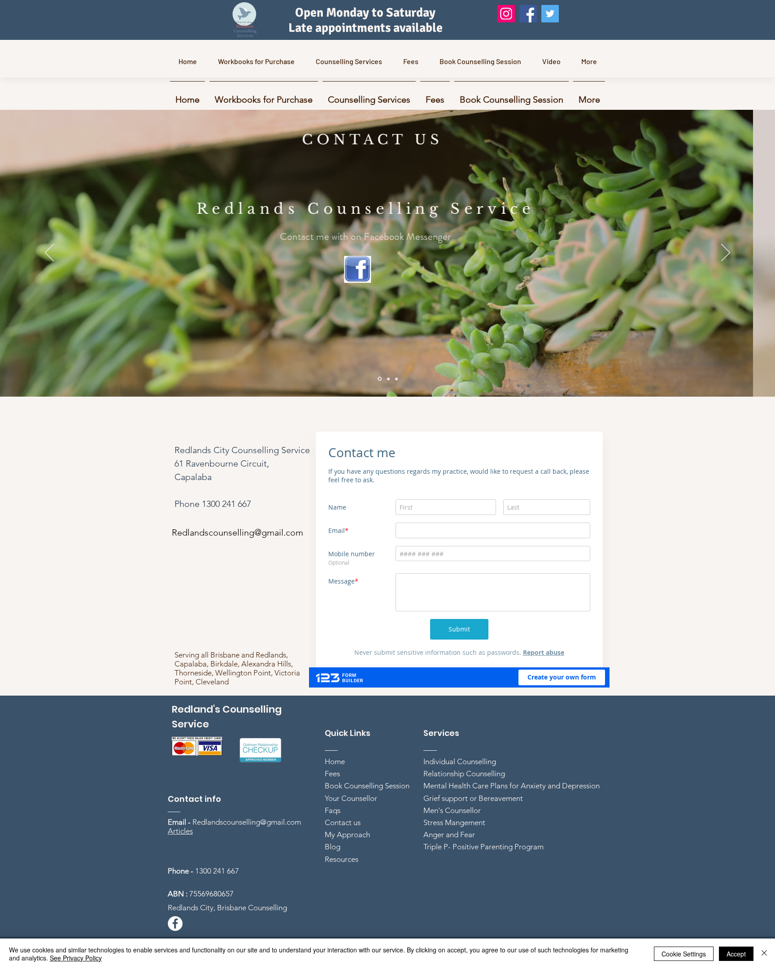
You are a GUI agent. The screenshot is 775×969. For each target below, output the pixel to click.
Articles (180, 848)
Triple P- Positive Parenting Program (483, 864)
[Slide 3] (396, 378)
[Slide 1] (380, 379)
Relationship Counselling (464, 791)
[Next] (725, 253)
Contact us (343, 840)
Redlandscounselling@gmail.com (403, 264)
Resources (341, 877)
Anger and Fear (449, 852)
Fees (332, 791)
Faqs (332, 828)
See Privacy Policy (76, 957)
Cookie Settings (684, 953)
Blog (332, 864)
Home (335, 779)
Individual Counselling (459, 779)
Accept (736, 953)
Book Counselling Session (367, 803)
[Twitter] (550, 13)
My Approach (347, 852)
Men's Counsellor (452, 828)
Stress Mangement (454, 840)
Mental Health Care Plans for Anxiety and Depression (511, 803)
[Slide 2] (388, 378)
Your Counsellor (351, 816)
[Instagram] (506, 13)
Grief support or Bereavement (473, 816)
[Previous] (49, 253)
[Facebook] (528, 13)
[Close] (764, 954)
